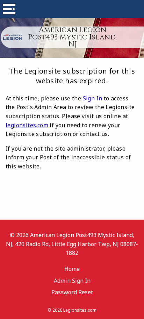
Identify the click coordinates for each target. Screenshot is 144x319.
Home (72, 269)
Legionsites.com (79, 310)
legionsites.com (27, 125)
